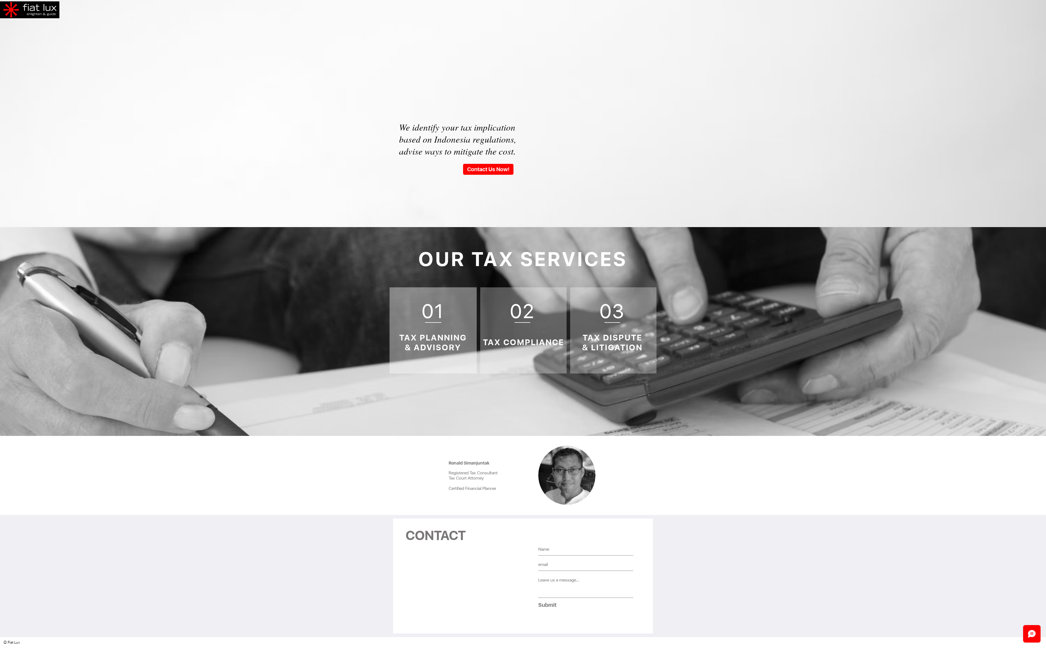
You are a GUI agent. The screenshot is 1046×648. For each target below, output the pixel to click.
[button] (17, 642)
